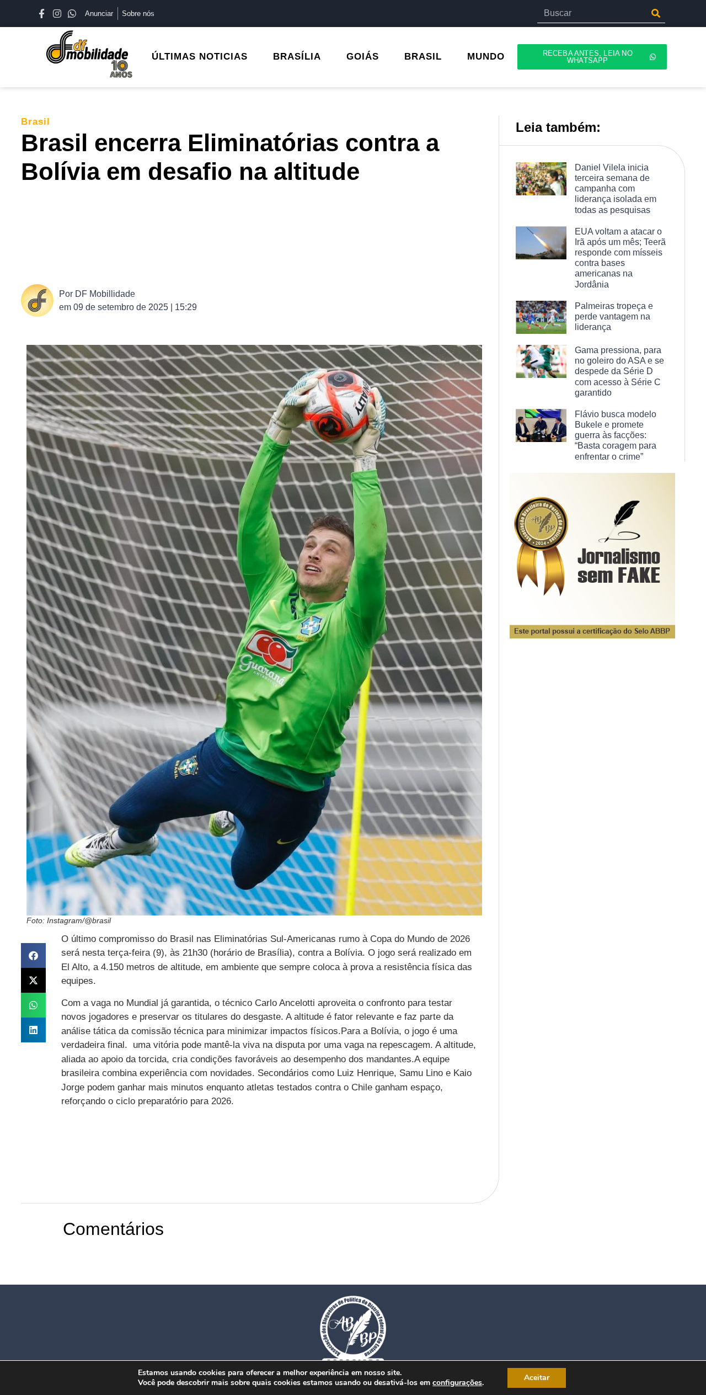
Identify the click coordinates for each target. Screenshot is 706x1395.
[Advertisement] (260, 233)
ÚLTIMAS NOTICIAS (200, 56)
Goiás (362, 56)
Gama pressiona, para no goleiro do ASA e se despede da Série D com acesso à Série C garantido (619, 371)
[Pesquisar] (655, 13)
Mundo (486, 56)
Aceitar (536, 1377)
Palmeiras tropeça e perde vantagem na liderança (614, 316)
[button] (33, 955)
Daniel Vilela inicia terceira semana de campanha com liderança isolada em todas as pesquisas (615, 189)
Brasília (297, 56)
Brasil (423, 56)
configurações (457, 1383)
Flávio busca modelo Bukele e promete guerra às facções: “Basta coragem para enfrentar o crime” (615, 435)
